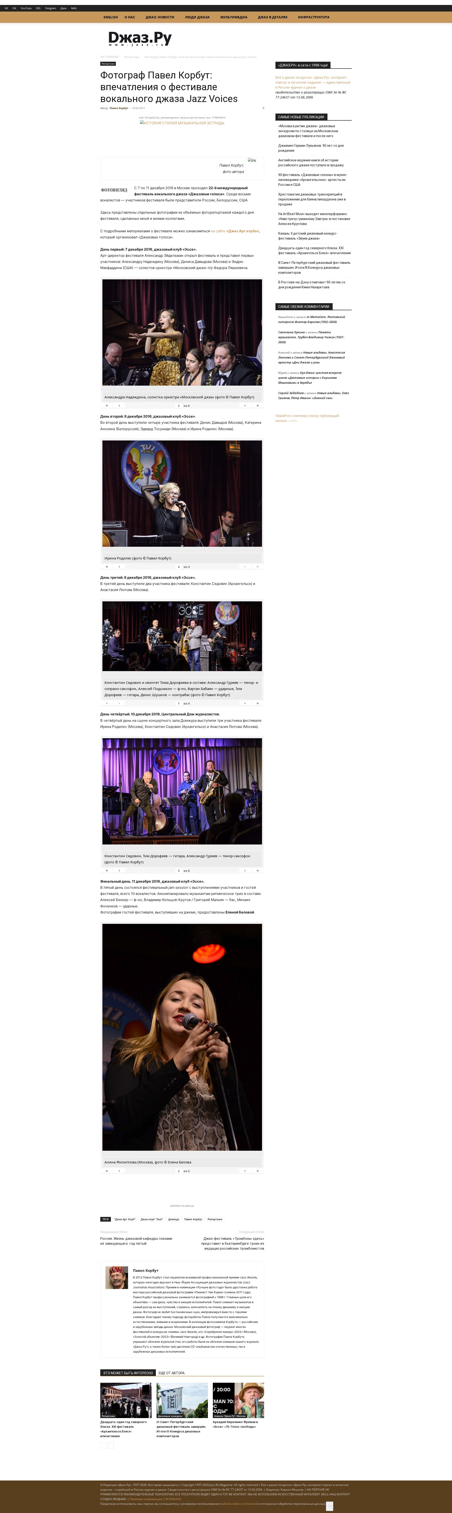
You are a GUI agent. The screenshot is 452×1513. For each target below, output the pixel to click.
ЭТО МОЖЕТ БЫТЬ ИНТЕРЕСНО (128, 1373)
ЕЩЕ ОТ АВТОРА (172, 1373)
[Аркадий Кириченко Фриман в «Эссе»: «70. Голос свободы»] (238, 1400)
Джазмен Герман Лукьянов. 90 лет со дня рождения (311, 148)
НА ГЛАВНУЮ (109, 57)
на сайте (235, 231)
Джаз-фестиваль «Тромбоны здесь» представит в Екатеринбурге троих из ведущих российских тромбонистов (232, 1243)
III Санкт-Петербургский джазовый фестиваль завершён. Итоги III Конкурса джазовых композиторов (314, 267)
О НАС (130, 17)
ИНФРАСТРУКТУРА (314, 17)
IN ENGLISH (173, 1499)
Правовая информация (146, 1499)
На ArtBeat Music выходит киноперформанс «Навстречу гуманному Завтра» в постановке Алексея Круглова (314, 219)
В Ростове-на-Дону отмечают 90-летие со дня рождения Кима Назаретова (311, 284)
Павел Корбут (119, 108)
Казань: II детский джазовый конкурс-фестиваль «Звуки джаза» (307, 236)
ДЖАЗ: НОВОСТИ (160, 17)
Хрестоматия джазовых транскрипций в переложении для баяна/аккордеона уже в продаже (312, 199)
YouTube (26, 8)
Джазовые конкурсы (170, 1416)
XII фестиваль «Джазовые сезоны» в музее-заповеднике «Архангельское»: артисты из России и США (312, 180)
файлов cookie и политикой (239, 1504)
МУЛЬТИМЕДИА (233, 17)
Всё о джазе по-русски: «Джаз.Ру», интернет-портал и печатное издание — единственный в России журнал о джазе (312, 82)
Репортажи (131, 57)
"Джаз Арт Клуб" (125, 1219)
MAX (74, 8)
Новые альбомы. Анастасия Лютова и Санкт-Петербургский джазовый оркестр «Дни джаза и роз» (311, 357)
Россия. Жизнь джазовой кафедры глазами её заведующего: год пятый (136, 1241)
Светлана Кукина (291, 332)
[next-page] (111, 1445)
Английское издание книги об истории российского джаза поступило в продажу (311, 162)
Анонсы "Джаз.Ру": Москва (230, 1416)
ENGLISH (111, 17)
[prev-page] (103, 1445)
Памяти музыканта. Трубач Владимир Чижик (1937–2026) (311, 337)
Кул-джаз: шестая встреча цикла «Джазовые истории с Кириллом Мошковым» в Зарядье (310, 378)
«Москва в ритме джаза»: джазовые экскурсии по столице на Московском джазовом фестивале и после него (308, 131)
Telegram (50, 8)
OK (14, 8)
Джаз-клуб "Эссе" (152, 1219)
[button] (346, 17)
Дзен (64, 8)
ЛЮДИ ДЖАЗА (197, 17)
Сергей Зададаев (291, 393)
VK (6, 8)
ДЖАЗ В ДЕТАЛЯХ (272, 17)
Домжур (173, 1219)
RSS (38, 8)
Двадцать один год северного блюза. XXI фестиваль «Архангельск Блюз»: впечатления (314, 250)
